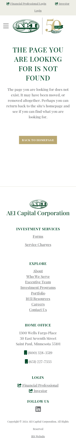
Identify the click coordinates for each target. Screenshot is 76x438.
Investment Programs (38, 287)
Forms (38, 236)
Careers (38, 304)
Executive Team (38, 282)
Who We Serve (38, 276)
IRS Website (38, 436)
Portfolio (38, 293)
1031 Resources (38, 298)
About (38, 271)
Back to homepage (38, 140)
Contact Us (38, 309)
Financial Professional (40, 385)
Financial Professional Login (28, 3)
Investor (40, 390)
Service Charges (38, 244)
